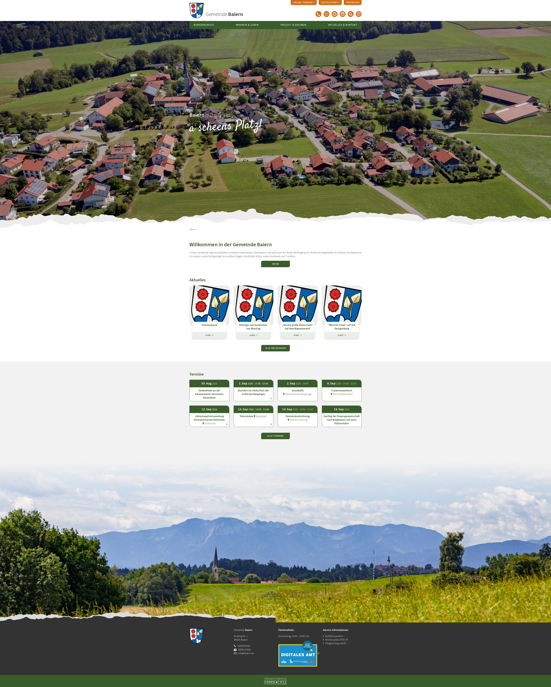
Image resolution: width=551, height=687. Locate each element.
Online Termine (303, 2)
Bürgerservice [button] (204, 25)
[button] (253, 388)
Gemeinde (224, 14)
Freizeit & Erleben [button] (293, 25)
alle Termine (275, 436)
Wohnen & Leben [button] (247, 25)
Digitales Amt (329, 2)
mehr (275, 264)
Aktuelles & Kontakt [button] (342, 25)
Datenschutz (281, 678)
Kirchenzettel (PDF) (335, 640)
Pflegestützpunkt (334, 643)
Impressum (269, 678)
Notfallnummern (334, 636)
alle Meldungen (275, 348)
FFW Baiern (352, 2)
